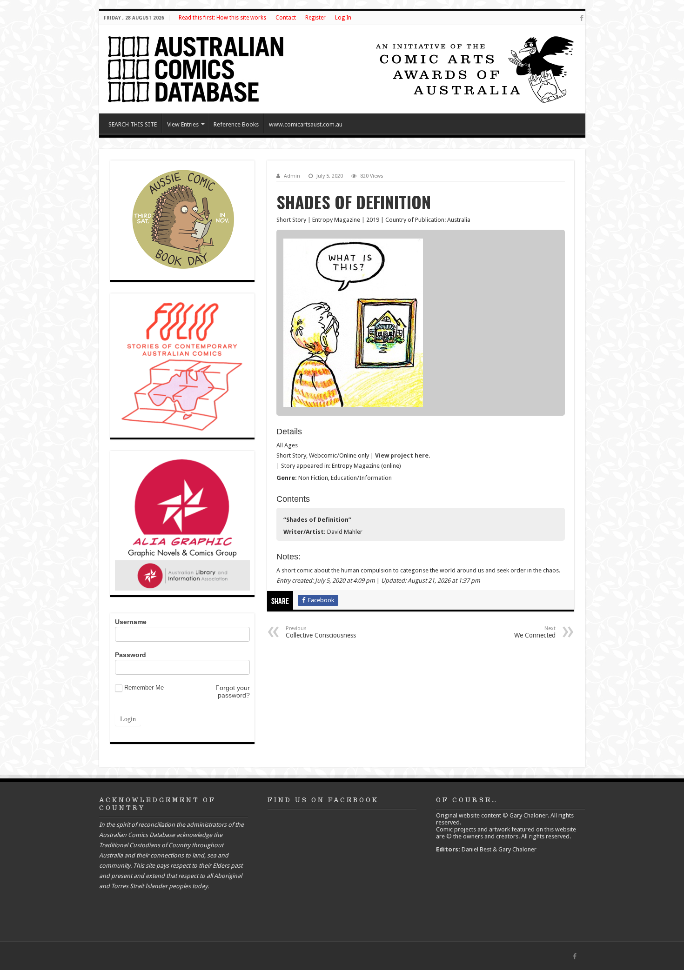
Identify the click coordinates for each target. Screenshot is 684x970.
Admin (292, 176)
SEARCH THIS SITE (132, 124)
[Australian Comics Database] (197, 67)
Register (315, 17)
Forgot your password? (232, 691)
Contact (285, 17)
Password (130, 654)
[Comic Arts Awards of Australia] (473, 68)
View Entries (183, 124)
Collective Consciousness (321, 632)
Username (131, 621)
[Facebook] (581, 18)
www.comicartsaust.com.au (305, 124)
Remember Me (144, 687)
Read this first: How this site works (222, 17)
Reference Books (236, 124)
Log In (343, 17)
